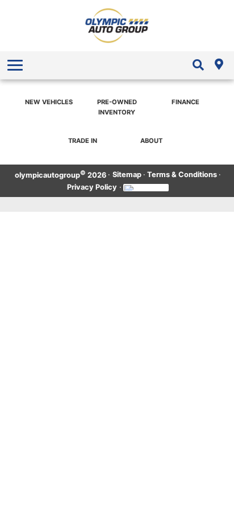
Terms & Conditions (182, 174)
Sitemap (126, 174)
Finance (185, 102)
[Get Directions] (219, 65)
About (151, 141)
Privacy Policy (92, 187)
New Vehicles (49, 102)
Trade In (82, 141)
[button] (16, 65)
